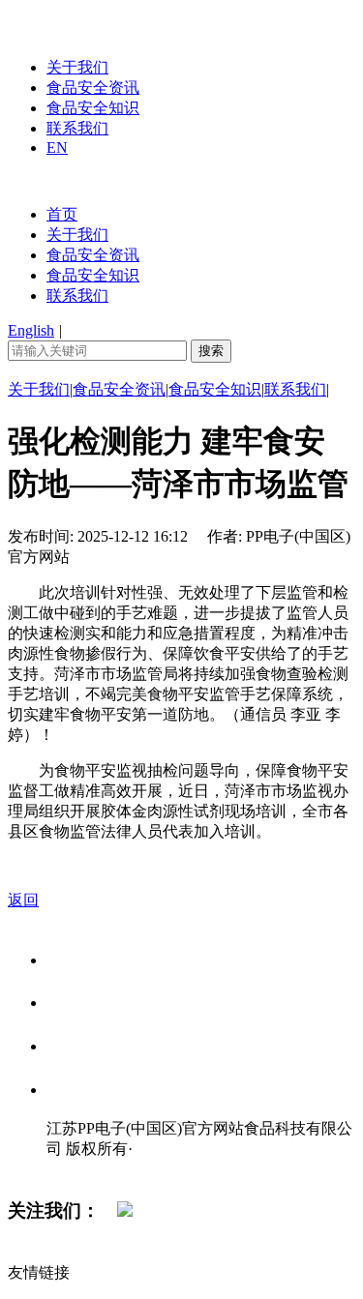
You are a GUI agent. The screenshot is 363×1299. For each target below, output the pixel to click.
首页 (61, 214)
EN (57, 147)
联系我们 (77, 128)
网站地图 (85, 1169)
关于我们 (77, 67)
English (31, 330)
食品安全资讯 (92, 87)
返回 (23, 900)
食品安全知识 (92, 108)
